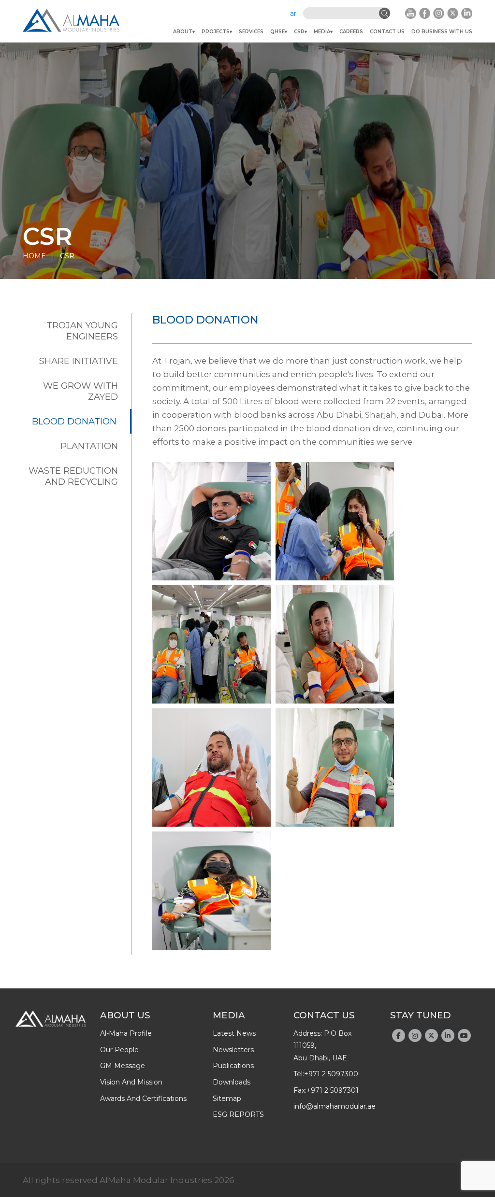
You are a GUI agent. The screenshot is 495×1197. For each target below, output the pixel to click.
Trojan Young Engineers (82, 331)
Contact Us (387, 31)
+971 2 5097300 (331, 1074)
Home (34, 256)
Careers (351, 31)
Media (322, 31)
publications (233, 1065)
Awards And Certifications (143, 1098)
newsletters (233, 1049)
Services (251, 31)
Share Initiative (78, 360)
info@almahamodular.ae (334, 1106)
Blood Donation (74, 421)
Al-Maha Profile (126, 1033)
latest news (234, 1033)
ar (293, 13)
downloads (231, 1082)
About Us (125, 1015)
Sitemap (227, 1098)
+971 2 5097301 (332, 1090)
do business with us (441, 31)
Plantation (89, 445)
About (182, 31)
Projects (216, 31)
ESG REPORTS (238, 1114)
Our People (119, 1049)
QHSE (277, 31)
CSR (299, 31)
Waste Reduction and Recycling (73, 476)
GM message (122, 1065)
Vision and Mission (131, 1082)
